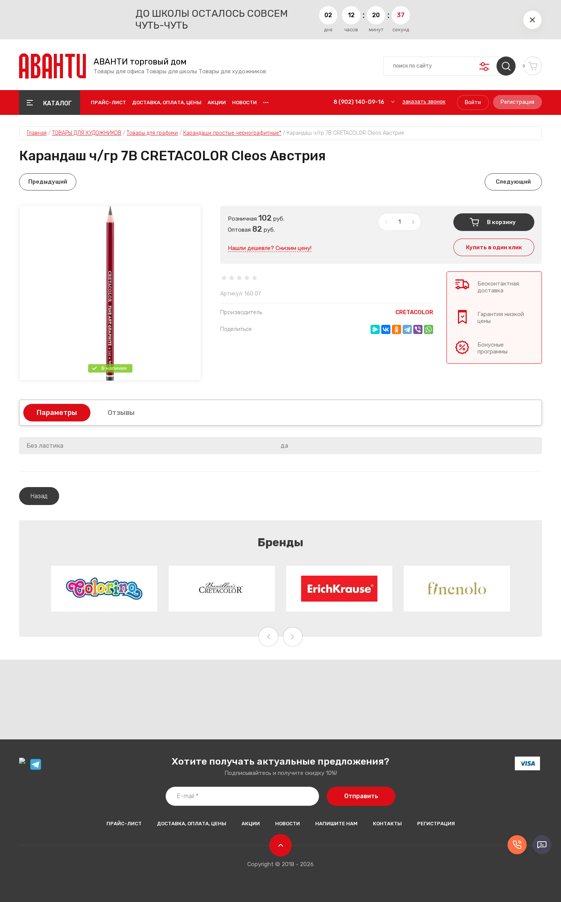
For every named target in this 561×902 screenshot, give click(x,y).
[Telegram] (407, 329)
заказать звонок (423, 101)
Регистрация (517, 102)
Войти (473, 102)
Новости (244, 102)
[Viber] (417, 329)
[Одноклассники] (396, 329)
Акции (217, 102)
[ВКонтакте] (385, 329)
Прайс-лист (108, 102)
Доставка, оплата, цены (167, 102)
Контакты (387, 823)
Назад (39, 496)
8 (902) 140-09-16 (359, 102)
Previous (268, 636)
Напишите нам (336, 823)
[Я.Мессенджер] (375, 329)
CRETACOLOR (414, 312)
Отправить (361, 796)
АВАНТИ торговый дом (140, 62)
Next (292, 636)
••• (266, 102)
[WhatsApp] (428, 329)
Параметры (57, 412)
